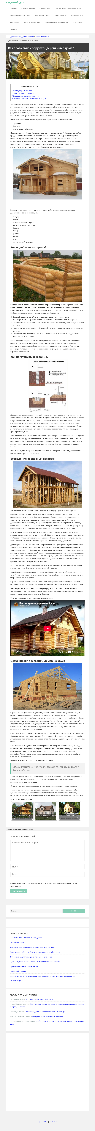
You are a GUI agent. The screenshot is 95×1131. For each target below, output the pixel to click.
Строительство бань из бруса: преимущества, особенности (35, 952)
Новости (13, 29)
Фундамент (78, 22)
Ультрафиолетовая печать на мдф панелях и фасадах (32, 947)
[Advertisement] (27, 1072)
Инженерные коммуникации (56, 22)
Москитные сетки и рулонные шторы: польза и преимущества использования (42, 976)
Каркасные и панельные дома (68, 8)
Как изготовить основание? (23, 93)
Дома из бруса (45, 8)
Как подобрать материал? (23, 90)
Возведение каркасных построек (25, 96)
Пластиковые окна (17, 942)
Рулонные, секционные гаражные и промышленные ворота (35, 961)
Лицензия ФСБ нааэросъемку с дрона (26, 938)
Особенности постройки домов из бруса (29, 98)
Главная (13, 8)
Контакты (53, 1121)
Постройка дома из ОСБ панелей (39, 999)
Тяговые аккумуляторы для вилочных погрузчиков (31, 957)
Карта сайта (43, 1121)
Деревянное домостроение (22, 36)
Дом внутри (76, 15)
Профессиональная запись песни (24, 966)
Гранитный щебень (18, 971)
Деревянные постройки (20, 15)
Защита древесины (32, 22)
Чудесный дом (15, 2)
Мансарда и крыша (42, 15)
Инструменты (60, 15)
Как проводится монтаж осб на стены (47, 1016)
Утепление (14, 22)
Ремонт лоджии (16, 980)
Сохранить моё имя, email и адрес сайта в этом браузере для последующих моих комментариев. (43, 884)
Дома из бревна (28, 8)
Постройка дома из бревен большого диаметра (45, 1011)
